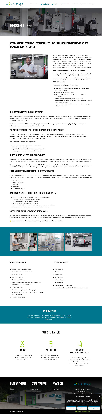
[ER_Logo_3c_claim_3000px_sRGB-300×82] (14, 2)
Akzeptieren (71, 408)
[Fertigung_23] (51, 233)
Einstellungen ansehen (94, 408)
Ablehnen (82, 408)
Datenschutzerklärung (86, 411)
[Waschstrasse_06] (23, 233)
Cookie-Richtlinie (78, 411)
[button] (99, 396)
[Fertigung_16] (78, 233)
